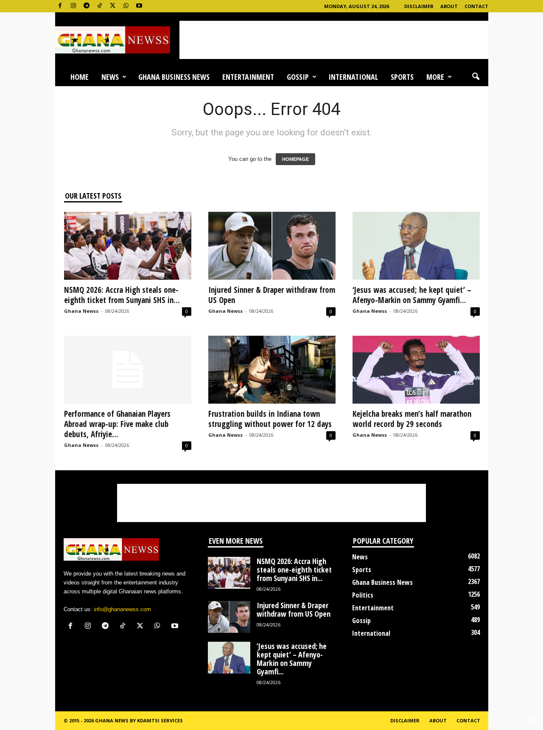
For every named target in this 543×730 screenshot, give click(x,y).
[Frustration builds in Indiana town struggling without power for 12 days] (272, 370)
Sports (402, 77)
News (110, 77)
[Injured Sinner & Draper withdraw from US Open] (272, 246)
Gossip (298, 77)
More (435, 77)
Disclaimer (419, 6)
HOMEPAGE (295, 159)
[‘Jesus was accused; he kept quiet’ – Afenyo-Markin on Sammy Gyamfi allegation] (416, 246)
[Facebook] (60, 6)
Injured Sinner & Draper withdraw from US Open (271, 295)
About (449, 6)
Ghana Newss (81, 311)
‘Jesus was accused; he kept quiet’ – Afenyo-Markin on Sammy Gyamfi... (412, 295)
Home (79, 77)
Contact (476, 6)
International (353, 77)
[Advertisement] (333, 40)
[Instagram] (73, 6)
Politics (362, 595)
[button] (475, 76)
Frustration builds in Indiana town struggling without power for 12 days (270, 419)
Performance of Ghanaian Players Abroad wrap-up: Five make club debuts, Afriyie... (117, 424)
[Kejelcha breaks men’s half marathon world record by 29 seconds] (416, 370)
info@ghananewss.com (122, 609)
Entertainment (248, 77)
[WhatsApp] (126, 6)
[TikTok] (100, 6)
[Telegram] (86, 6)
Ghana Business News (174, 77)
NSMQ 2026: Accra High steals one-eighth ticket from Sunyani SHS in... (122, 295)
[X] (113, 6)
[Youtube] (139, 6)
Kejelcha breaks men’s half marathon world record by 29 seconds (412, 419)
